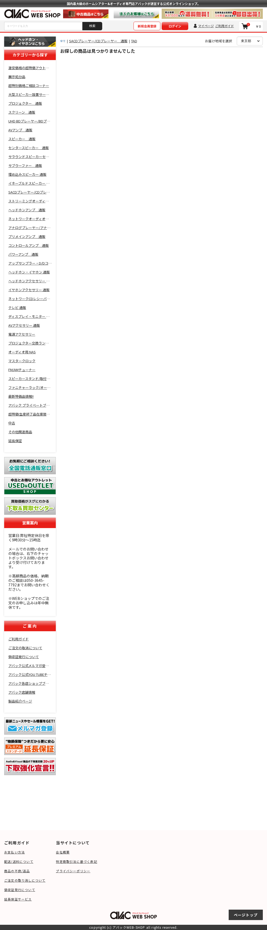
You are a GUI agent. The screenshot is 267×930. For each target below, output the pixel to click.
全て (62, 41)
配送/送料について (18, 861)
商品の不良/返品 (17, 871)
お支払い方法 (14, 852)
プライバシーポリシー (73, 871)
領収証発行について (19, 889)
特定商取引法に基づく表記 (76, 861)
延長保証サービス (18, 899)
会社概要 (63, 852)
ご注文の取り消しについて (24, 880)
